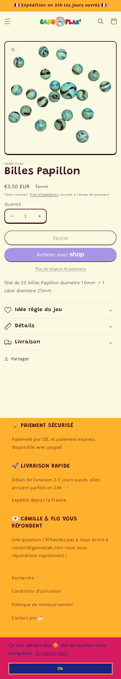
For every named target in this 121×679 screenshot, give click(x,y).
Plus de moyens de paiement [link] (60, 268)
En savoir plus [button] (52, 653)
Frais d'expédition (44, 194)
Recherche (23, 578)
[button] (7, 21)
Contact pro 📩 (27, 618)
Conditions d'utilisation (36, 591)
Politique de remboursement (42, 604)
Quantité (12, 204)
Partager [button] (20, 359)
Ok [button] (60, 668)
